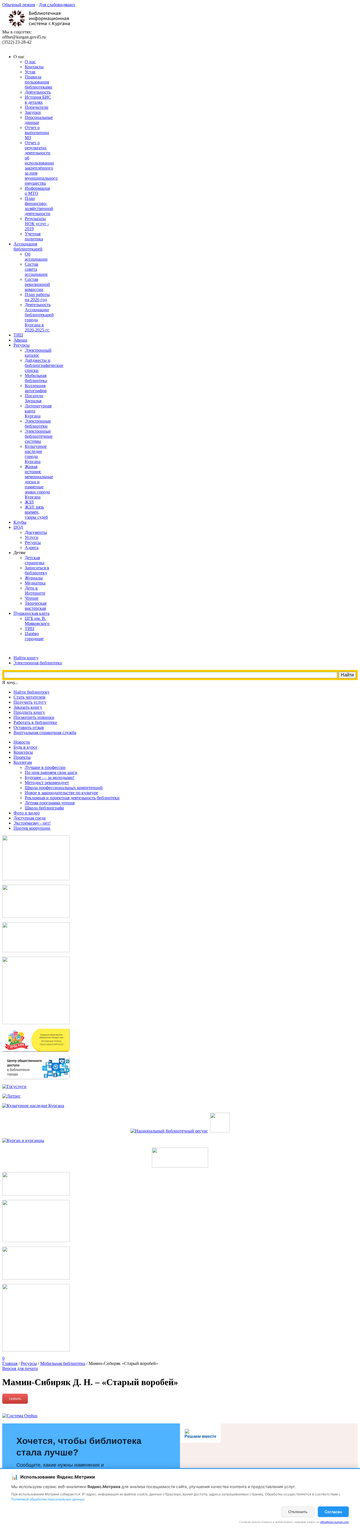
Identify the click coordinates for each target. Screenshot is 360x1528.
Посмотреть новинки (34, 717)
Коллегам (23, 762)
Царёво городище (34, 636)
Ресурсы (33, 542)
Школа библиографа (44, 807)
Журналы (34, 577)
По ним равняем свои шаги (51, 772)
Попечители (36, 107)
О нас (30, 61)
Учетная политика (34, 236)
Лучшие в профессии (45, 767)
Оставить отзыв (29, 727)
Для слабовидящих (57, 4)
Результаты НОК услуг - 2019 (37, 223)
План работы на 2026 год (37, 297)
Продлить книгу (29, 712)
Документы (36, 532)
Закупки (33, 112)
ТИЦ (29, 628)
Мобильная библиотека (36, 378)
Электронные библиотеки (38, 423)
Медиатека (35, 583)
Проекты (22, 757)
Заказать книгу (28, 707)
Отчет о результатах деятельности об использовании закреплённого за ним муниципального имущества (41, 163)
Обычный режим (18, 4)
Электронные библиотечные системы (39, 436)
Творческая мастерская (35, 606)
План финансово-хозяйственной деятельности (39, 206)
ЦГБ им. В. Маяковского (37, 621)
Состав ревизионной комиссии (37, 284)
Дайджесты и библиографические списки (44, 365)
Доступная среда (30, 818)
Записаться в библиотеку (37, 570)
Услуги (31, 537)
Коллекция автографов (36, 388)
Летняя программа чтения (50, 802)
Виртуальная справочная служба (45, 732)
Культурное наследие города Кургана (36, 454)
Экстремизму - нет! (32, 823)
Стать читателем (29, 697)
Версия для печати (20, 1368)
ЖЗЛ (29, 502)
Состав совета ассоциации (36, 269)
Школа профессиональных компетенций (64, 787)
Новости (22, 742)
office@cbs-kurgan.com (334, 1522)
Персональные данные (39, 120)
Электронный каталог (38, 353)
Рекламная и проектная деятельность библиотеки (72, 797)
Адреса (32, 547)
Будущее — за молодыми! (49, 777)
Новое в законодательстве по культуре (61, 792)
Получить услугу (30, 702)
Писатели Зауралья (34, 398)
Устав (30, 71)
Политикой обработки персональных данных (47, 1499)
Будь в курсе (25, 747)
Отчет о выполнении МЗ (37, 132)
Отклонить (297, 1511)
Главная (9, 1363)
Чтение (32, 598)
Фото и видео (27, 813)
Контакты (34, 66)
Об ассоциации (36, 256)
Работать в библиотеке (35, 722)
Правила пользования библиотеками (38, 82)
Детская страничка (34, 560)
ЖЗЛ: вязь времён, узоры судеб (36, 512)
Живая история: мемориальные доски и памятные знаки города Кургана (39, 481)
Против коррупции (32, 828)
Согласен (333, 1511)
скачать (15, 1398)
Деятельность (38, 92)
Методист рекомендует (47, 782)
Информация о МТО (37, 191)
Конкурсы (23, 752)
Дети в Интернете (35, 590)
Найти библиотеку (32, 692)
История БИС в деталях (38, 100)
